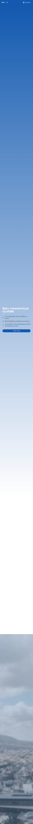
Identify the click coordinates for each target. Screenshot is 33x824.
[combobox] (27, 2)
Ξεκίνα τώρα (16, 330)
